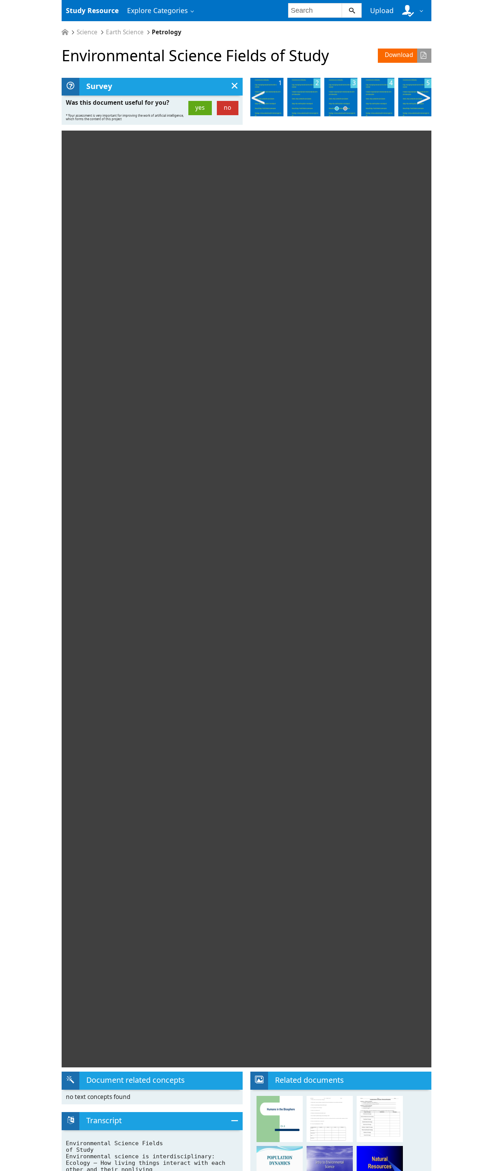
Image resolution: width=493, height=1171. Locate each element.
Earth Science (125, 32)
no (227, 108)
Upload (382, 10)
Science (87, 32)
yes (200, 108)
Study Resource (92, 10)
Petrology (166, 32)
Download (399, 55)
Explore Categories (157, 10)
